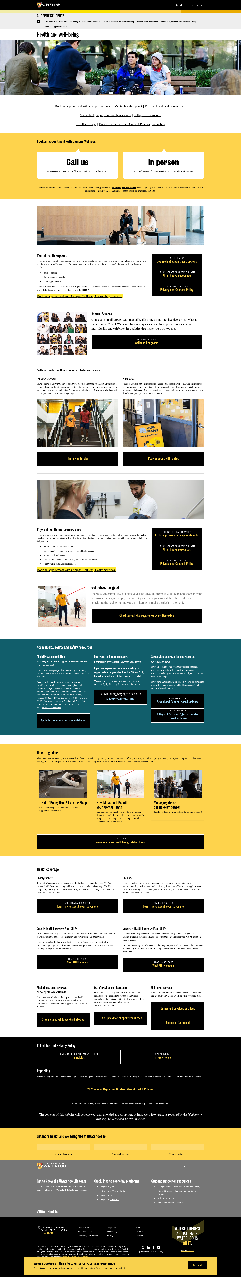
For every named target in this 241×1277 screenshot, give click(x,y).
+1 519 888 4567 (47, 1233)
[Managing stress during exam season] (178, 784)
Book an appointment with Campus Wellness (83, 106)
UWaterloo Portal (117, 1190)
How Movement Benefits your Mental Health (113, 805)
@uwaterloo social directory (151, 1251)
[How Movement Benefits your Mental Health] (121, 784)
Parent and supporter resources (171, 1202)
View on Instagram (63, 1153)
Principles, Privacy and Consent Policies (124, 124)
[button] (181, 5)
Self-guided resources (147, 115)
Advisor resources (166, 1198)
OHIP (102, 889)
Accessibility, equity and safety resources (105, 115)
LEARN (114, 1195)
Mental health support (128, 106)
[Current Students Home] (38, 21)
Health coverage (86, 124)
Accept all (198, 1265)
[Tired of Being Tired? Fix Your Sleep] (63, 784)
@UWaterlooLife (95, 1136)
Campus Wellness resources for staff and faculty (179, 1186)
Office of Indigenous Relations (75, 1256)
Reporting (158, 124)
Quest (112, 1186)
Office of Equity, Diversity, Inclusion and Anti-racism (117, 684)
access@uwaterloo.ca (51, 707)
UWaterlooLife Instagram (67, 1189)
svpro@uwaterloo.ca (163, 688)
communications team (66, 1186)
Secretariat (163, 1103)
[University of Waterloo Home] (49, 5)
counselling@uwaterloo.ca (124, 187)
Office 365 (114, 1199)
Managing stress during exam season (167, 805)
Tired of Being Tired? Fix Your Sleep (63, 802)
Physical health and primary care (165, 106)
